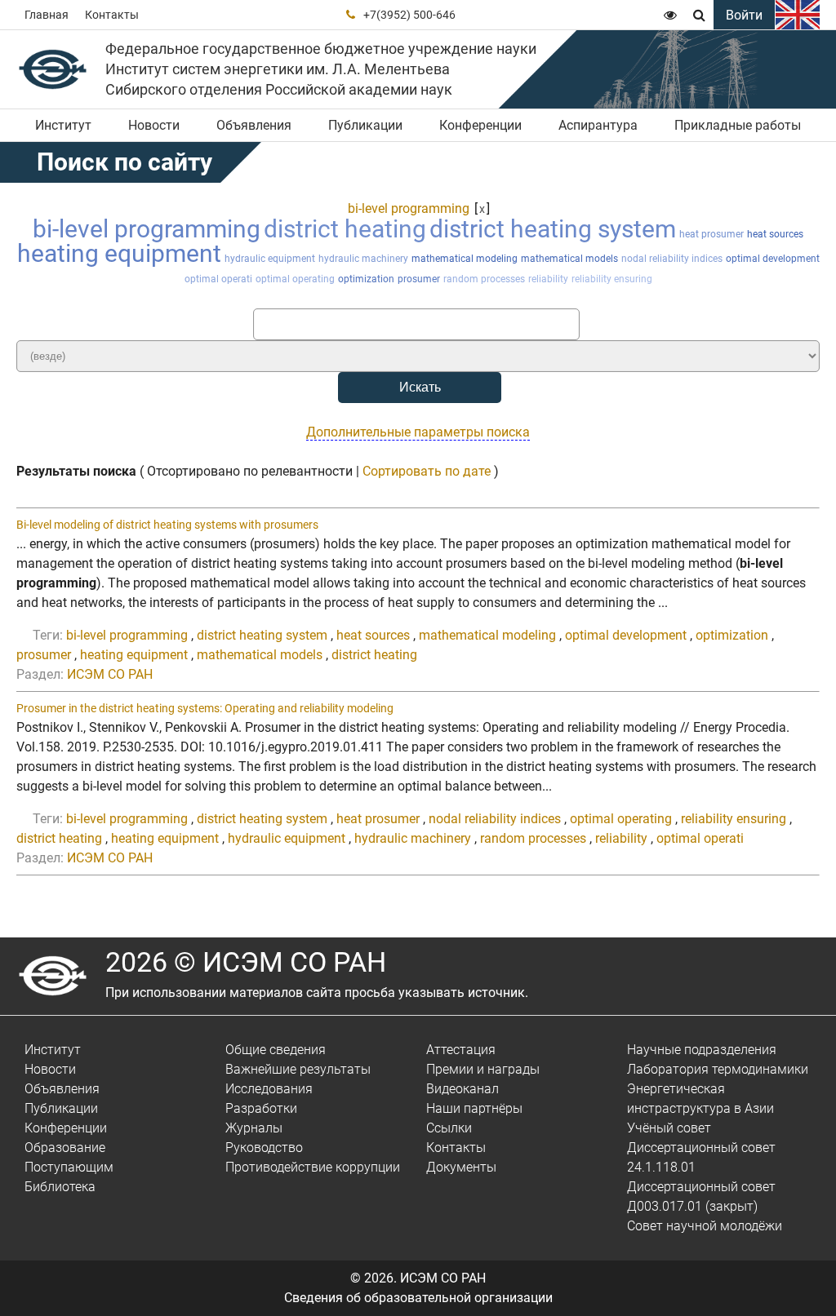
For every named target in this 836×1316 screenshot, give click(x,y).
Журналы (253, 1128)
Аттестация (461, 1049)
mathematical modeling (464, 258)
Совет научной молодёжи (704, 1226)
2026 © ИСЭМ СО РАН (245, 962)
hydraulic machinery (363, 258)
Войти (744, 15)
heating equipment (119, 253)
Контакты (112, 14)
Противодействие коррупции (312, 1167)
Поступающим (68, 1167)
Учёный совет (669, 1128)
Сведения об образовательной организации (418, 1297)
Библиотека (60, 1186)
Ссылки (449, 1128)
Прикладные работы (737, 125)
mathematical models (569, 258)
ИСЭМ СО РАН (110, 674)
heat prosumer (711, 234)
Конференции (480, 125)
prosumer (419, 279)
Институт (63, 125)
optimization (366, 279)
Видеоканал (462, 1089)
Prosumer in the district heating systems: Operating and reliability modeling (205, 708)
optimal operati (218, 279)
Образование (64, 1147)
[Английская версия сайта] (798, 14)
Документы (461, 1167)
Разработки (261, 1108)
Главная (46, 14)
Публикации (365, 125)
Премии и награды (483, 1069)
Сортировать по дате (426, 471)
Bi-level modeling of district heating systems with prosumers (167, 524)
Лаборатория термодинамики (717, 1069)
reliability (548, 279)
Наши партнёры (474, 1108)
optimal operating (295, 279)
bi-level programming (408, 208)
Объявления (253, 125)
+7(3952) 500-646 (409, 14)
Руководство (264, 1147)
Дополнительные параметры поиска (418, 432)
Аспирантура (598, 125)
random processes (484, 279)
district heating (345, 229)
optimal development (773, 258)
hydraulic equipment (270, 258)
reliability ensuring (611, 279)
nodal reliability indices (672, 258)
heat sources (775, 234)
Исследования (269, 1089)
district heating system (552, 229)
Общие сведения (275, 1049)
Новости (154, 125)
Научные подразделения (701, 1049)
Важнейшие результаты (298, 1069)
